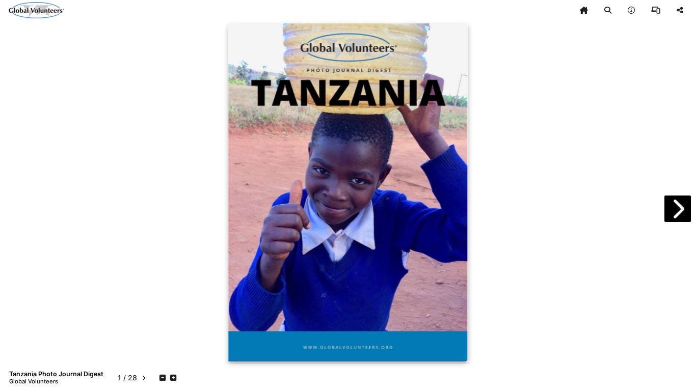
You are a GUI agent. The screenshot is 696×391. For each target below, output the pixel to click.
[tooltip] (584, 10)
